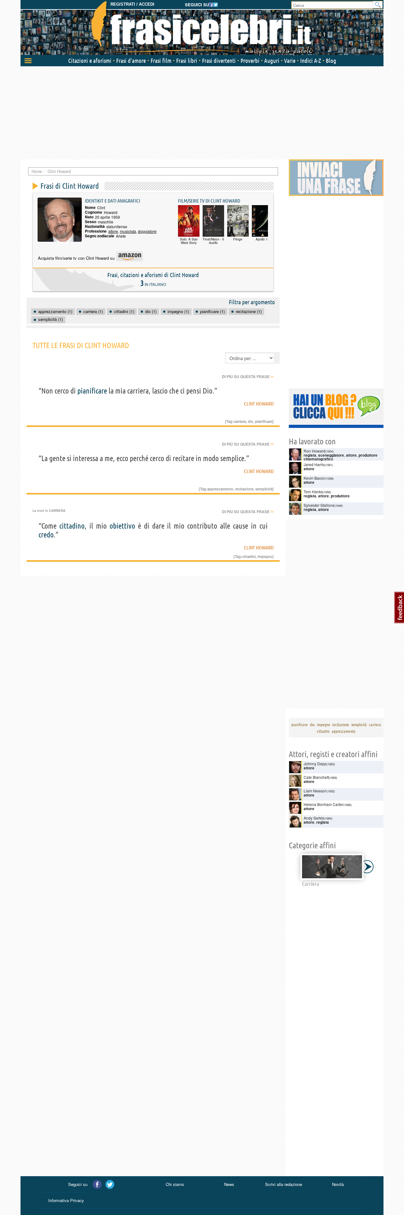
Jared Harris (314, 464)
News (229, 1184)
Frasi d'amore (131, 60)
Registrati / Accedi (132, 4)
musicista (128, 231)
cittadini (249, 556)
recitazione (244, 488)
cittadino (72, 526)
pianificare (92, 391)
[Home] (202, 28)
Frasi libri (186, 60)
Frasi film (161, 60)
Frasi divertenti (219, 60)
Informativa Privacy (66, 1200)
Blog (331, 60)
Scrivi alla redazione (283, 1184)
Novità (338, 1184)
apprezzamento (220, 488)
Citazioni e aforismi (89, 60)
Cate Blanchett (316, 777)
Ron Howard (314, 450)
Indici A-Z (310, 60)
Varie (289, 60)
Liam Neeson (315, 790)
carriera (240, 421)
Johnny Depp (315, 763)
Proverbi (250, 60)
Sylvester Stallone (319, 505)
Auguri (271, 60)
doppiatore (147, 231)
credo (46, 534)
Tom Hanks (313, 491)
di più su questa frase (248, 376)
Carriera (57, 510)
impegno (265, 556)
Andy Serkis (314, 818)
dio (250, 421)
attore (113, 231)
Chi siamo (175, 1184)
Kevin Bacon (314, 478)
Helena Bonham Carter (323, 804)
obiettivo (122, 526)
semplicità (263, 488)
